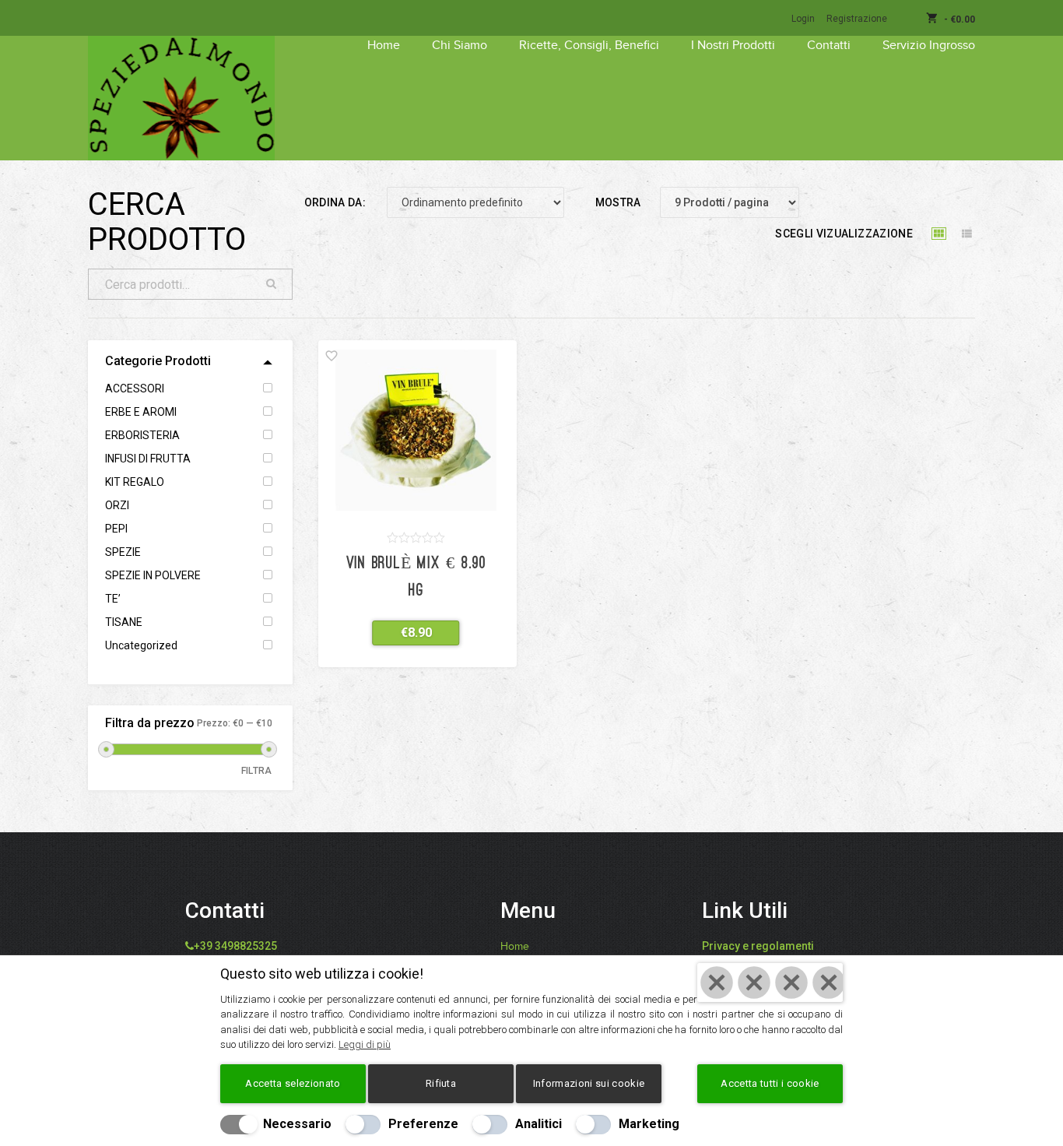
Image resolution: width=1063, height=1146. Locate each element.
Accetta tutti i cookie (770, 1083)
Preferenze (423, 1123)
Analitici (538, 1123)
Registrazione (856, 18)
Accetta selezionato (292, 1083)
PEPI (116, 528)
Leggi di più (365, 1044)
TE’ (113, 598)
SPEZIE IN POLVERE (153, 575)
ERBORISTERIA (142, 435)
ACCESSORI (134, 388)
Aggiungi (407, 632)
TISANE (123, 622)
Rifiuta (441, 1083)
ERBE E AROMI (141, 412)
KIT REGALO (134, 482)
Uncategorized (141, 645)
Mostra (618, 202)
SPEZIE (123, 552)
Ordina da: (335, 202)
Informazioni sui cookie (588, 1083)
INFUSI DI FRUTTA (148, 458)
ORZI (117, 505)
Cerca (272, 284)
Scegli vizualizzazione (844, 233)
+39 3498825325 (235, 946)
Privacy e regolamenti (758, 946)
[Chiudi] (770, 982)
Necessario (297, 1123)
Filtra (256, 770)
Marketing (649, 1123)
